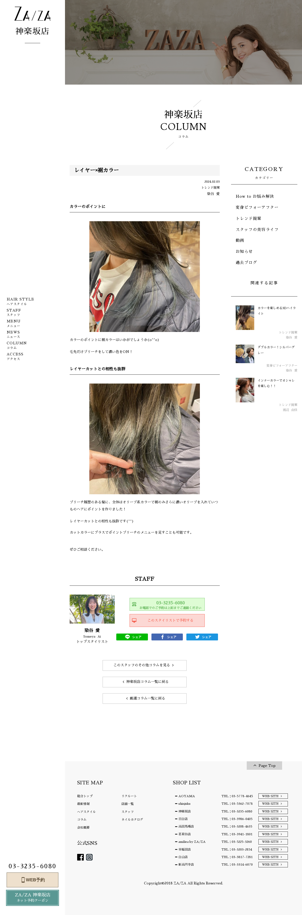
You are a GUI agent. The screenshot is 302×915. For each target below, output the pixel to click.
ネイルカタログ (132, 819)
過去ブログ (246, 263)
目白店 (183, 818)
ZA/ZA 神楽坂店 (32, 897)
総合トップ (85, 796)
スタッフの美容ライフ (257, 230)
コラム (81, 819)
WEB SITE (270, 796)
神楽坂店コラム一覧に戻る (147, 682)
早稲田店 (184, 849)
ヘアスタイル (86, 811)
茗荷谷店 (184, 834)
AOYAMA (186, 796)
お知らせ (244, 252)
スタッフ (127, 811)
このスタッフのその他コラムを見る (141, 665)
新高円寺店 (186, 864)
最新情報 (83, 803)
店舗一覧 (127, 803)
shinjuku (184, 803)
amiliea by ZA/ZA (192, 841)
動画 (240, 240)
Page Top (267, 766)
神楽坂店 (184, 811)
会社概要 (83, 827)
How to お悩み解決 (255, 196)
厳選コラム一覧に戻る (147, 698)
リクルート (129, 796)
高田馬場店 (186, 826)
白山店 (183, 857)
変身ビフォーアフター (257, 207)
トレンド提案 (248, 219)
